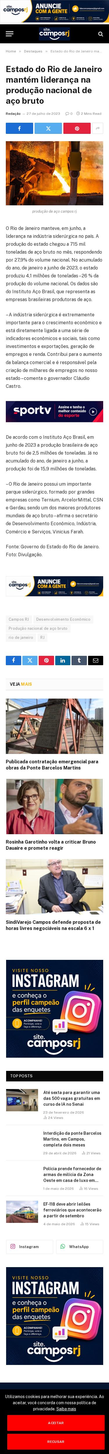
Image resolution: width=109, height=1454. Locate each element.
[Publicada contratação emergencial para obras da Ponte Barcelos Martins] (54, 726)
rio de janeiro (21, 637)
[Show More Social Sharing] (97, 128)
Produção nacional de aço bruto (38, 628)
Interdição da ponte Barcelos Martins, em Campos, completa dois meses (72, 1139)
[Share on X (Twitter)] (48, 128)
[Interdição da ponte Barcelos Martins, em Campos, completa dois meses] (22, 1141)
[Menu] (9, 33)
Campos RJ (19, 619)
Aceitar (56, 1423)
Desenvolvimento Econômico (63, 619)
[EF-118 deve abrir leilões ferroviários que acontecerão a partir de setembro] (22, 1212)
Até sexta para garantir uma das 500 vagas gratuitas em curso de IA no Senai (71, 1098)
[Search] (100, 33)
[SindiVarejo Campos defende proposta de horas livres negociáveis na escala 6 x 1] (54, 886)
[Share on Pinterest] (77, 128)
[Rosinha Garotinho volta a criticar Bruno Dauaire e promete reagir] (54, 806)
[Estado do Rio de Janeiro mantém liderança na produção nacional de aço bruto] (54, 173)
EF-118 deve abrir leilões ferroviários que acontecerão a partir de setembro (72, 1210)
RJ (42, 637)
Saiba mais (66, 1409)
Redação (13, 114)
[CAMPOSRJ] (54, 33)
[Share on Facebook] (19, 128)
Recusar (56, 1442)
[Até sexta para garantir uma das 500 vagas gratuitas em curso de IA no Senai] (22, 1100)
